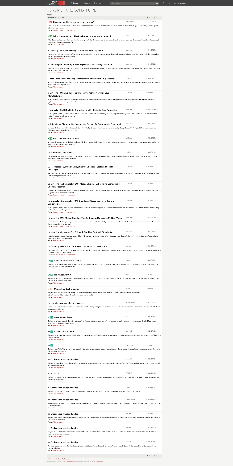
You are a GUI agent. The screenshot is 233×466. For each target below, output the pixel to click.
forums (76, 3)
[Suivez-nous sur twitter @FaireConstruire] (169, 3)
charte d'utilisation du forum (58, 459)
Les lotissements (59, 44)
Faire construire (58, 59)
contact (98, 3)
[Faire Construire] (56, 3)
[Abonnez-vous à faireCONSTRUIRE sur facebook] (163, 3)
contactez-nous (99, 461)
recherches (92, 461)
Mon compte (181, 3)
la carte (87, 3)
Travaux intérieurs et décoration (64, 30)
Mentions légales (71, 461)
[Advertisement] (175, 44)
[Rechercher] (157, 3)
